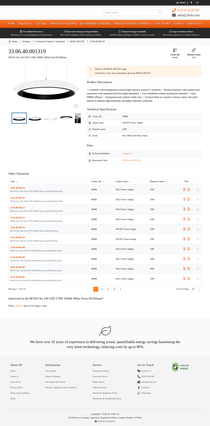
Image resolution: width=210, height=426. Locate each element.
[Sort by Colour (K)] (103, 181)
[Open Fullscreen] (76, 106)
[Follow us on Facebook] (192, 2)
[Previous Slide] (15, 88)
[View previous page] (89, 289)
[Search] (159, 12)
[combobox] (196, 289)
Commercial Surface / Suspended (50, 41)
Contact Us (194, 24)
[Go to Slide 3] (50, 118)
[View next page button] (120, 289)
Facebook (146, 387)
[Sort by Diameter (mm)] (166, 181)
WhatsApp (146, 393)
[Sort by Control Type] (130, 181)
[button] (46, 89)
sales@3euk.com (188, 15)
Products (26, 41)
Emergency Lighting (64, 24)
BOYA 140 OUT (77, 41)
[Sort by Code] (17, 181)
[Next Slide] (77, 88)
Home (11, 24)
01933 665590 (188, 10)
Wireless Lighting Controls (133, 24)
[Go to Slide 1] (19, 118)
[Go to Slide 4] (66, 118)
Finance (179, 24)
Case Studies (162, 24)
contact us (18, 306)
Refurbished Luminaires (95, 24)
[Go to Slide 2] (35, 118)
